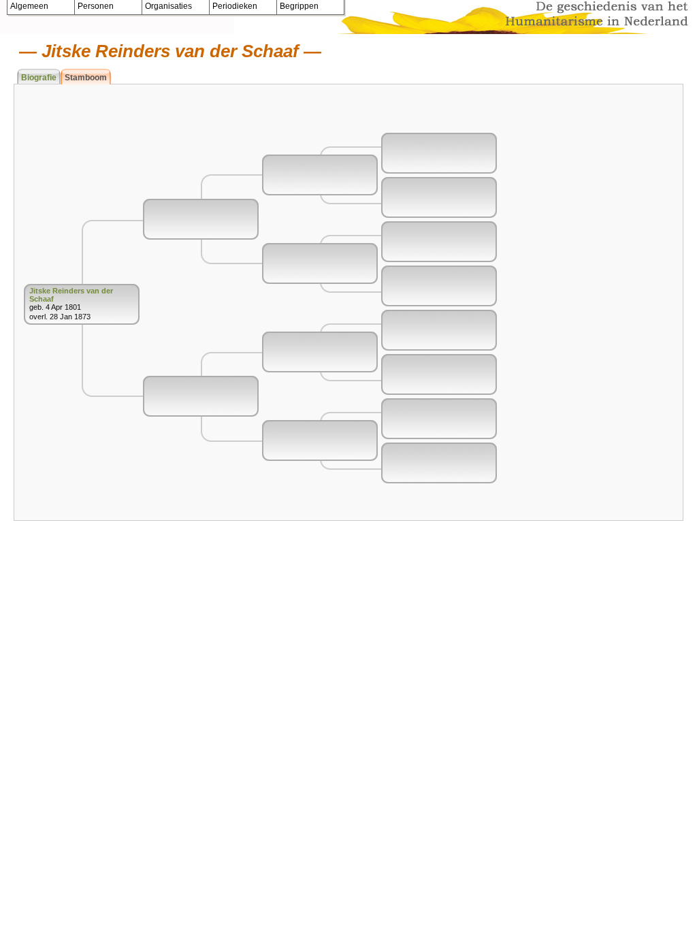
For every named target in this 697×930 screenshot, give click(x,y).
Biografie (38, 77)
